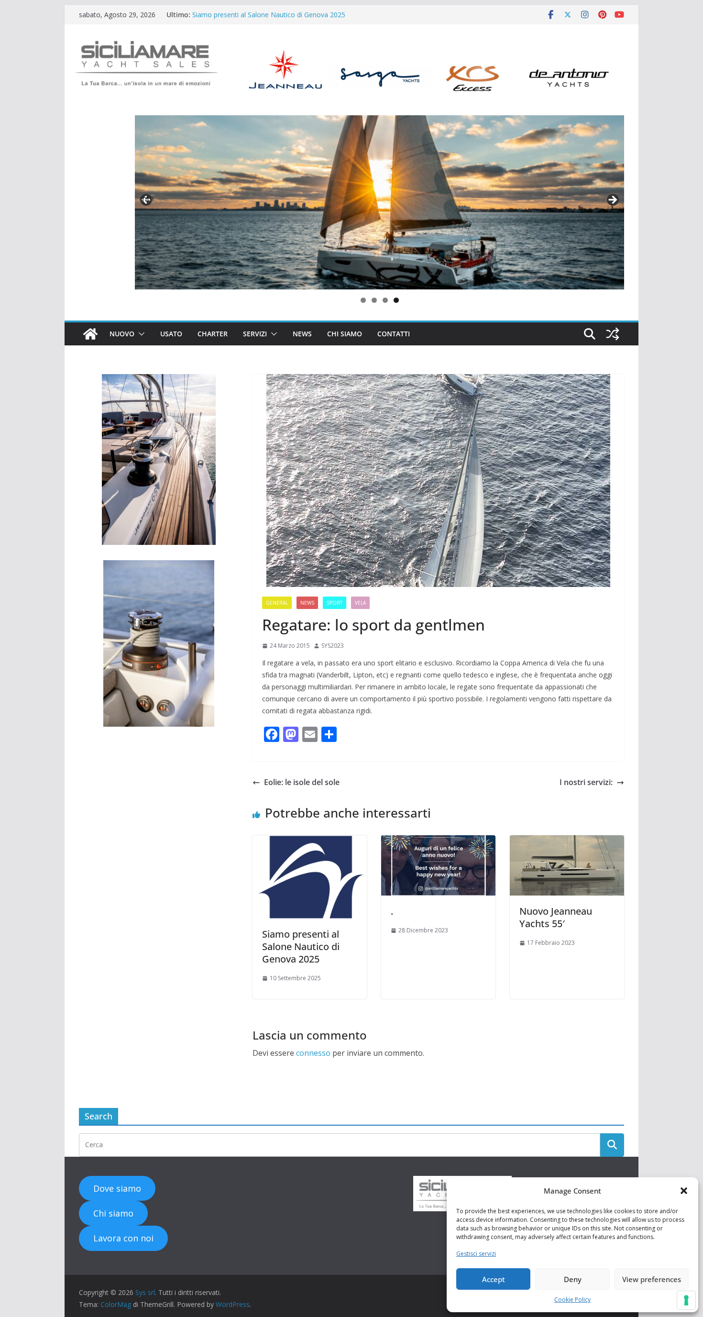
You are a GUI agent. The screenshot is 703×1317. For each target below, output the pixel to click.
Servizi (255, 333)
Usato (171, 333)
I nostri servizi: (586, 782)
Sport (334, 602)
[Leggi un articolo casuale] (612, 333)
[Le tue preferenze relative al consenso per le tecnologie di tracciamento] (686, 1300)
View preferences (651, 1279)
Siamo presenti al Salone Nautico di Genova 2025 (268, 14)
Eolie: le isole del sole (302, 782)
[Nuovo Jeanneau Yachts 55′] (567, 842)
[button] (684, 1190)
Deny (573, 1279)
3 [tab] (385, 300)
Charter (213, 333)
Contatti (393, 333)
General (277, 602)
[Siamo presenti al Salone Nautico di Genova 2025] (310, 842)
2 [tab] (374, 300)
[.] (438, 842)
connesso (313, 1053)
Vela (360, 602)
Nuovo (122, 333)
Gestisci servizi (476, 1254)
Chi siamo (344, 333)
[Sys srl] (90, 333)
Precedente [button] (147, 198)
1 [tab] (363, 300)
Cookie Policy (572, 1299)
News (302, 333)
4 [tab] (396, 300)
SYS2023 (332, 646)
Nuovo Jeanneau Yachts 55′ (555, 917)
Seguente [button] (612, 200)
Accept (493, 1279)
